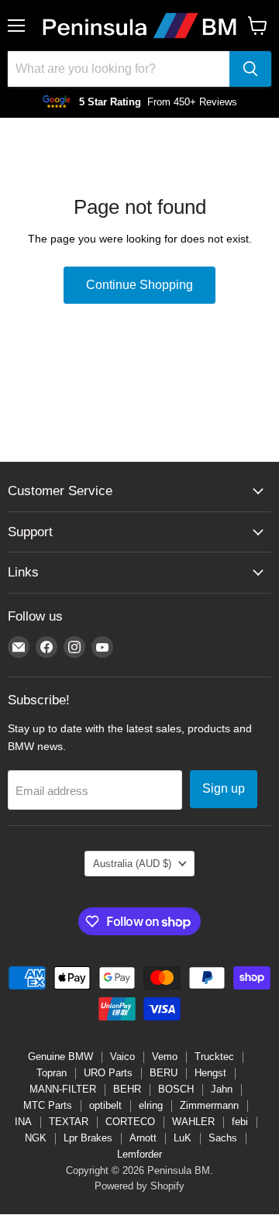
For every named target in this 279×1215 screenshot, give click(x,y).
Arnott (143, 1138)
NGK (35, 1138)
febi (240, 1121)
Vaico (122, 1056)
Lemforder (139, 1154)
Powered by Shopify (139, 1186)
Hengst (210, 1073)
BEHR (127, 1089)
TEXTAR (68, 1121)
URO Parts (108, 1073)
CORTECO (130, 1121)
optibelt (105, 1105)
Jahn (221, 1089)
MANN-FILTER (62, 1089)
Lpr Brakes (88, 1138)
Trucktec (214, 1056)
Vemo (164, 1056)
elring (151, 1105)
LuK (182, 1138)
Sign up (223, 788)
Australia (132, 863)
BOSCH (176, 1089)
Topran (51, 1073)
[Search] (250, 69)
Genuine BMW (60, 1056)
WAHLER (193, 1121)
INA (23, 1121)
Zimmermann (209, 1105)
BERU (163, 1073)
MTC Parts (47, 1105)
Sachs (222, 1138)
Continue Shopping (139, 284)
